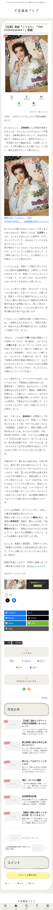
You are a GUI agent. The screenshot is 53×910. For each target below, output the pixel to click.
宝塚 (9, 643)
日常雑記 (18, 643)
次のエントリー (34, 566)
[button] (34, 104)
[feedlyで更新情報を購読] (24, 689)
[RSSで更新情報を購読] (29, 689)
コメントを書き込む (28, 875)
